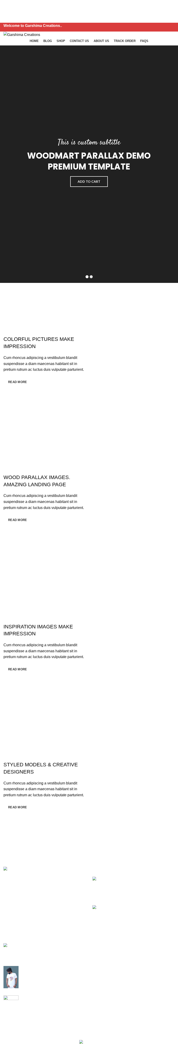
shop (67, 963)
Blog (66, 954)
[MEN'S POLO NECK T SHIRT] (11, 951)
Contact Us (72, 972)
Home (68, 946)
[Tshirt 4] (11, 1006)
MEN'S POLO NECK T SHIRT (38, 947)
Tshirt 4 (27, 997)
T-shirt (127, 946)
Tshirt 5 (27, 968)
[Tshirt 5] (11, 977)
